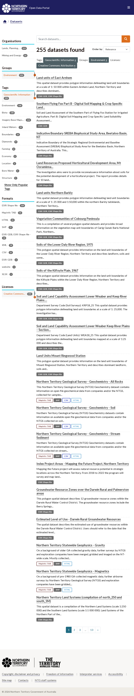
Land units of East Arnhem (54, 78)
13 (91, 629)
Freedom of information (59, 673)
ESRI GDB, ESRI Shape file (50, 96)
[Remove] (75, 60)
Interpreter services (91, 673)
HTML (76, 400)
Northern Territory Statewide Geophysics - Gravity (70, 545)
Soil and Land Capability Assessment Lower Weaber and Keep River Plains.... (81, 298)
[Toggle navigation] (128, 7)
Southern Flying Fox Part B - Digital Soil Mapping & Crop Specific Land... (79, 105)
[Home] (5, 21)
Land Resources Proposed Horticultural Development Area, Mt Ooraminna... (78, 164)
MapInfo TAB (45, 400)
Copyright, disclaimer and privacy (21, 673)
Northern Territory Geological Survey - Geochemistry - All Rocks (79, 381)
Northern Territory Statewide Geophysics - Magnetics (72, 571)
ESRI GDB (42, 126)
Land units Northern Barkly (54, 193)
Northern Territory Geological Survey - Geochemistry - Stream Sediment (78, 435)
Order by (97, 49)
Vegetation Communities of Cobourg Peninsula (68, 218)
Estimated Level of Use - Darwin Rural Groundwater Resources (78, 519)
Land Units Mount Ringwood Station (60, 355)
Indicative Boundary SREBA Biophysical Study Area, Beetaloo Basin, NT (81, 135)
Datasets (16, 21)
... (85, 629)
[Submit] (126, 39)
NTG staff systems (45, 680)
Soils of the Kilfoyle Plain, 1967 (57, 270)
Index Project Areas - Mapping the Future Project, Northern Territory (82, 463)
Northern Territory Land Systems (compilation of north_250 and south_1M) (79, 599)
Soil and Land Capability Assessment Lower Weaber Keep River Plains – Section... (83, 328)
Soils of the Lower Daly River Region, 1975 (64, 244)
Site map (7, 680)
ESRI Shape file (45, 155)
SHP (58, 400)
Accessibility (115, 673)
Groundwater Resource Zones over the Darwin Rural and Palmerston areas (82, 491)
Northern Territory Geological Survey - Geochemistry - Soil (75, 407)
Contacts (23, 680)
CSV (66, 400)
